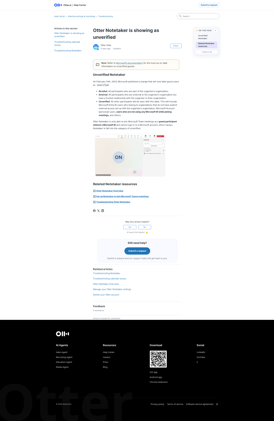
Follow (176, 46)
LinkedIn (201, 352)
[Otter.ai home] (137, 333)
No (145, 227)
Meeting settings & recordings (81, 16)
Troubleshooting (105, 16)
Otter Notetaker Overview (106, 284)
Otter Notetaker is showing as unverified (69, 35)
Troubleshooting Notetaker (67, 50)
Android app (156, 377)
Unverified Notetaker (202, 37)
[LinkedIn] (102, 210)
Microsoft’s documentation (129, 63)
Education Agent (64, 362)
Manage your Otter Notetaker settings (112, 289)
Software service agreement (199, 404)
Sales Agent (61, 352)
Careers (106, 357)
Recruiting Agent (64, 357)
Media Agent (62, 367)
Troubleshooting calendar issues (67, 44)
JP (217, 404)
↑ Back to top (206, 52)
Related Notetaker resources (206, 44)
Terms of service (175, 404)
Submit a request (209, 5)
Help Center (59, 16)
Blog (105, 367)
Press (105, 362)
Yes (129, 227)
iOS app (153, 372)
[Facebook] (94, 210)
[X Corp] (98, 210)
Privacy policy (157, 404)
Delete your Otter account (106, 294)
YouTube (201, 357)
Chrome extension (159, 381)
